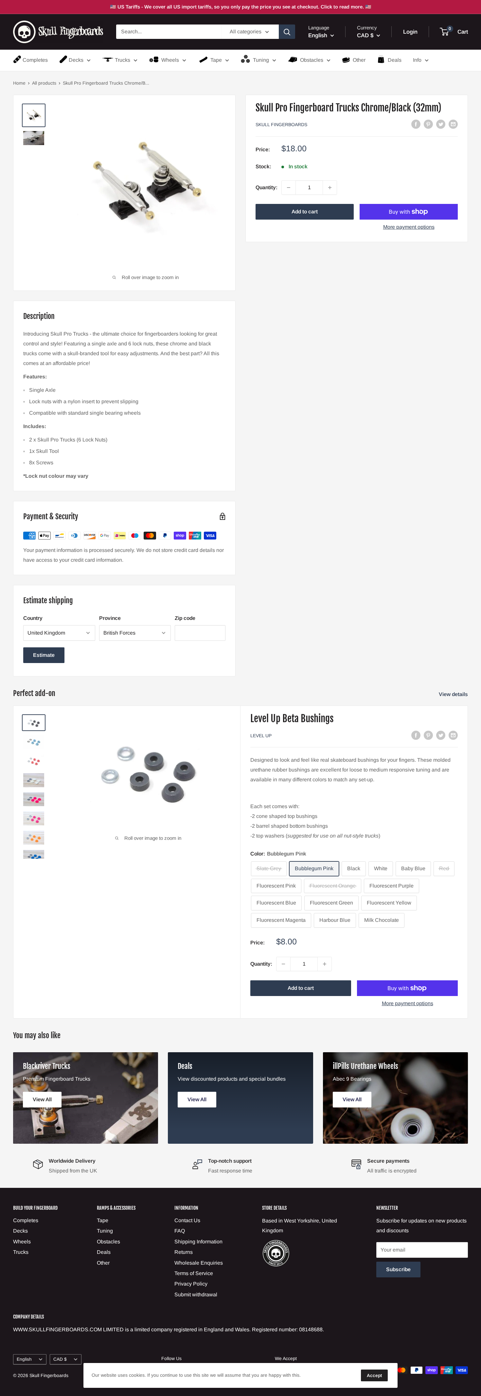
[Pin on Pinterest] (428, 124)
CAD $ (60, 1359)
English (24, 1359)
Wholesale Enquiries (198, 1263)
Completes (35, 60)
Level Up (261, 735)
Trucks (122, 60)
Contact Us (187, 1220)
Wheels (170, 60)
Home (19, 83)
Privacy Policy (190, 1284)
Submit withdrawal (195, 1294)
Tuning (261, 60)
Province (110, 618)
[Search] (287, 32)
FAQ (179, 1231)
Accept (374, 1375)
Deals (394, 60)
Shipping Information (198, 1241)
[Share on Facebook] (415, 124)
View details (454, 694)
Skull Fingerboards (281, 124)
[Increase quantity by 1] (330, 187)
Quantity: (266, 187)
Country (33, 618)
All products (44, 83)
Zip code (185, 618)
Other (359, 60)
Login (410, 32)
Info (417, 60)
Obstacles (311, 60)
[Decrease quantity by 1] (288, 187)
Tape (216, 60)
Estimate (44, 655)
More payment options (409, 227)
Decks (76, 60)
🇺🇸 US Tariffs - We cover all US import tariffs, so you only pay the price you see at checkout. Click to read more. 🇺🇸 (240, 6)
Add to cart (305, 211)
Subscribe (398, 1269)
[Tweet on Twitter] (440, 124)
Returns (183, 1252)
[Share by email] (453, 124)
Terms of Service (193, 1273)
